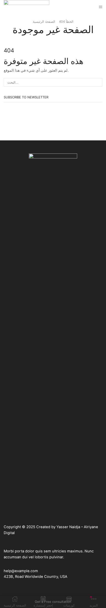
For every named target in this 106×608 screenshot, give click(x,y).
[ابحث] (98, 82)
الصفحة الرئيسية (44, 21)
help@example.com (21, 571)
